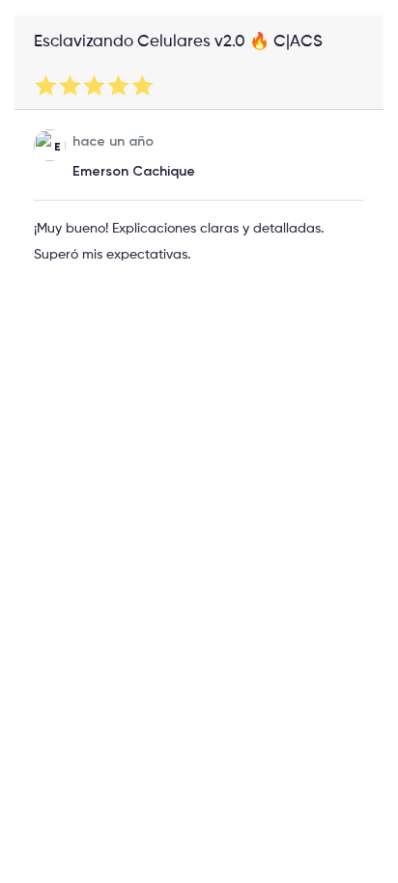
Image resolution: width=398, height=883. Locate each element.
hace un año (113, 141)
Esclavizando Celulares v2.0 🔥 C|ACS (178, 42)
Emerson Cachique (133, 171)
